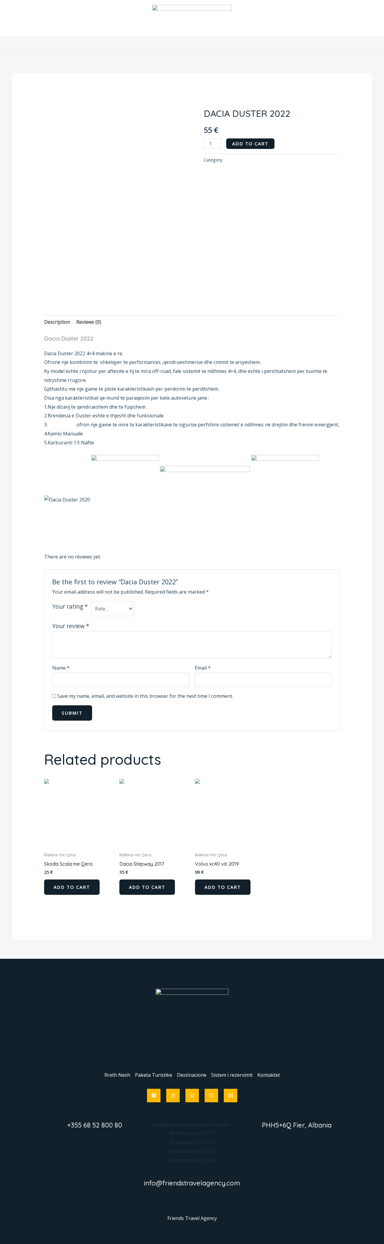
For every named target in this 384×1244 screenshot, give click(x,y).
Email (203, 667)
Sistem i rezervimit (242, 44)
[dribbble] (192, 1095)
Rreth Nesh (102, 44)
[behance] (211, 1095)
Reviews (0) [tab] (88, 322)
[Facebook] (153, 1095)
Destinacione (191, 44)
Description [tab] (57, 322)
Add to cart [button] (72, 887)
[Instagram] (173, 1095)
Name (61, 667)
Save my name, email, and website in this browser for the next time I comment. (145, 696)
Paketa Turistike (142, 44)
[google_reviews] (230, 1095)
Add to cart (250, 144)
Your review (70, 626)
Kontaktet (284, 44)
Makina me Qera (222, 101)
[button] (164, 44)
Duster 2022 (61, 424)
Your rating (70, 606)
